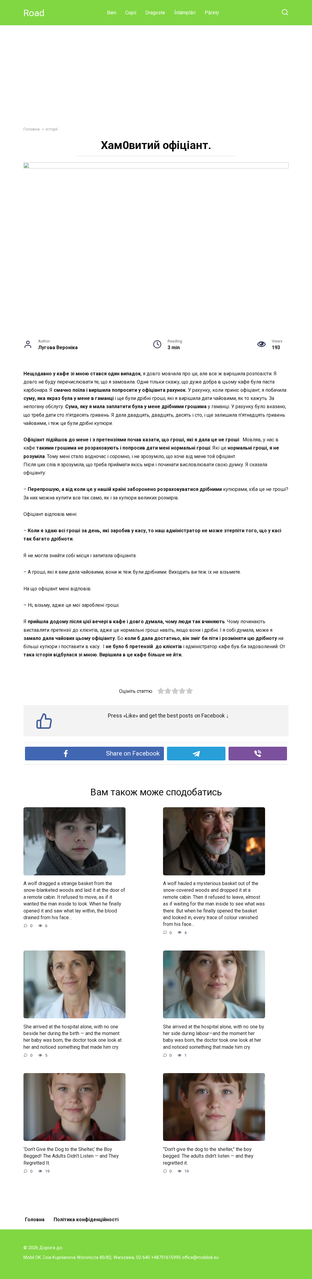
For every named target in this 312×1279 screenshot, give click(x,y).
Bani (111, 13)
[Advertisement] (156, 71)
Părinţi (212, 13)
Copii (130, 13)
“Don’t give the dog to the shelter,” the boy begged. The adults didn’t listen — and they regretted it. (208, 1156)
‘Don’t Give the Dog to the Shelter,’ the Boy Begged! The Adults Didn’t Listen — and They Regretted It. (71, 1156)
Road (33, 13)
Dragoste (155, 13)
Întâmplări (185, 13)
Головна (34, 1219)
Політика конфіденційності (86, 1219)
